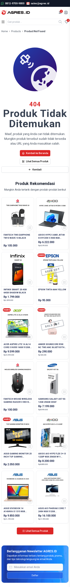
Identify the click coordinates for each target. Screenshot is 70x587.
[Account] (66, 12)
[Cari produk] (60, 22)
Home (4, 31)
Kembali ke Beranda (37, 153)
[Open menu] (3, 22)
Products (16, 31)
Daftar (35, 575)
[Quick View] (29, 227)
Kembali (37, 169)
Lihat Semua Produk (37, 161)
